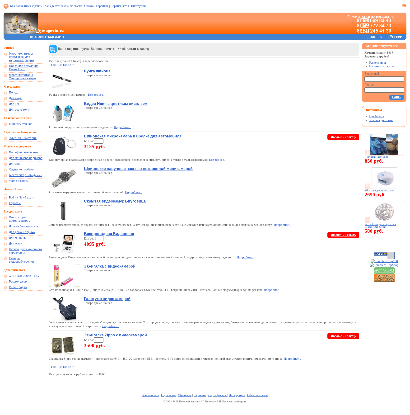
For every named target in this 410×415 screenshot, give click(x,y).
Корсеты (15, 203)
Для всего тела (19, 109)
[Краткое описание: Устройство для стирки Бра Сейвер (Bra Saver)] (384, 221)
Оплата (89, 6)
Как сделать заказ (56, 6)
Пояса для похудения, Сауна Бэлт (24, 67)
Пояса (13, 92)
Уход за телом (18, 181)
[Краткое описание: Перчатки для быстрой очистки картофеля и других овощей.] (384, 154)
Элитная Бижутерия (23, 138)
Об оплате (184, 395)
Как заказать (150, 395)
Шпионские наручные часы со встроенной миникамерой (138, 169)
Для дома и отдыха (22, 232)
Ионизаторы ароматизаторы (20, 219)
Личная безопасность (23, 226)
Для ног (14, 104)
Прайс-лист (376, 116)
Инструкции (139, 6)
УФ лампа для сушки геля (379, 190)
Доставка (76, 6)
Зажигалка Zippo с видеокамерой (115, 335)
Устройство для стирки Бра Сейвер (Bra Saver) (380, 225)
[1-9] (53, 64)
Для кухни (15, 243)
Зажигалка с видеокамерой (109, 266)
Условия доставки (381, 120)
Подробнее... (96, 94)
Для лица (15, 98)
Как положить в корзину (26, 6)
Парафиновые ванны (23, 152)
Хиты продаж (18, 287)
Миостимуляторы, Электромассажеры (22, 76)
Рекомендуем (18, 281)
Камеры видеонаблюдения (21, 260)
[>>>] (71, 64)
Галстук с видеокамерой (107, 299)
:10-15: (62, 64)
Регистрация (377, 62)
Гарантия (102, 6)
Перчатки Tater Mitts (376, 157)
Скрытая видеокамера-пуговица (115, 201)
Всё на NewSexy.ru (21, 197)
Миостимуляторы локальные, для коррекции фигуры (21, 57)
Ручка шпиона (97, 71)
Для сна (14, 163)
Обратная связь (257, 395)
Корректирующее (21, 124)
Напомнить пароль (381, 66)
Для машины (17, 238)
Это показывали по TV (24, 276)
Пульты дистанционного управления (25, 251)
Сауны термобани (21, 169)
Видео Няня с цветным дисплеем (116, 104)
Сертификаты (120, 6)
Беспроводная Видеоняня (109, 234)
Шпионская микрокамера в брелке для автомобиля (133, 136)
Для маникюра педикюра (25, 158)
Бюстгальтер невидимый (25, 175)
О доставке (168, 395)
